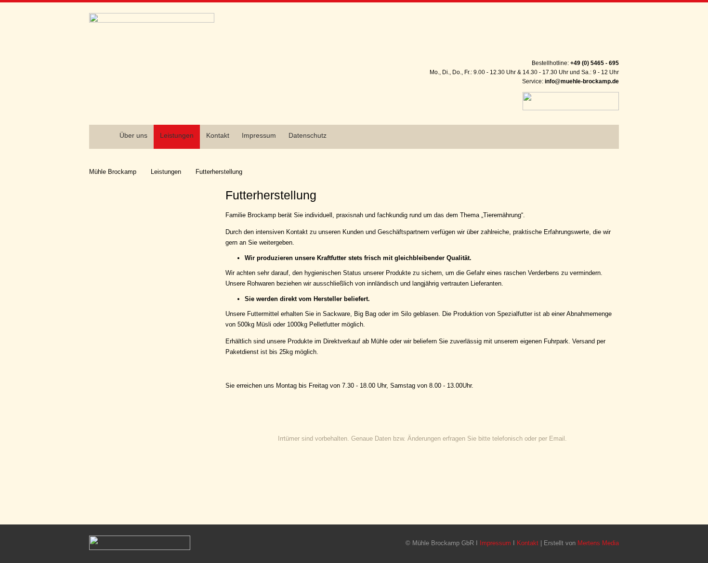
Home (98, 128)
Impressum (259, 135)
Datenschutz (307, 135)
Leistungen (166, 171)
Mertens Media (598, 543)
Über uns (133, 135)
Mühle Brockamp (112, 171)
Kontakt (217, 135)
